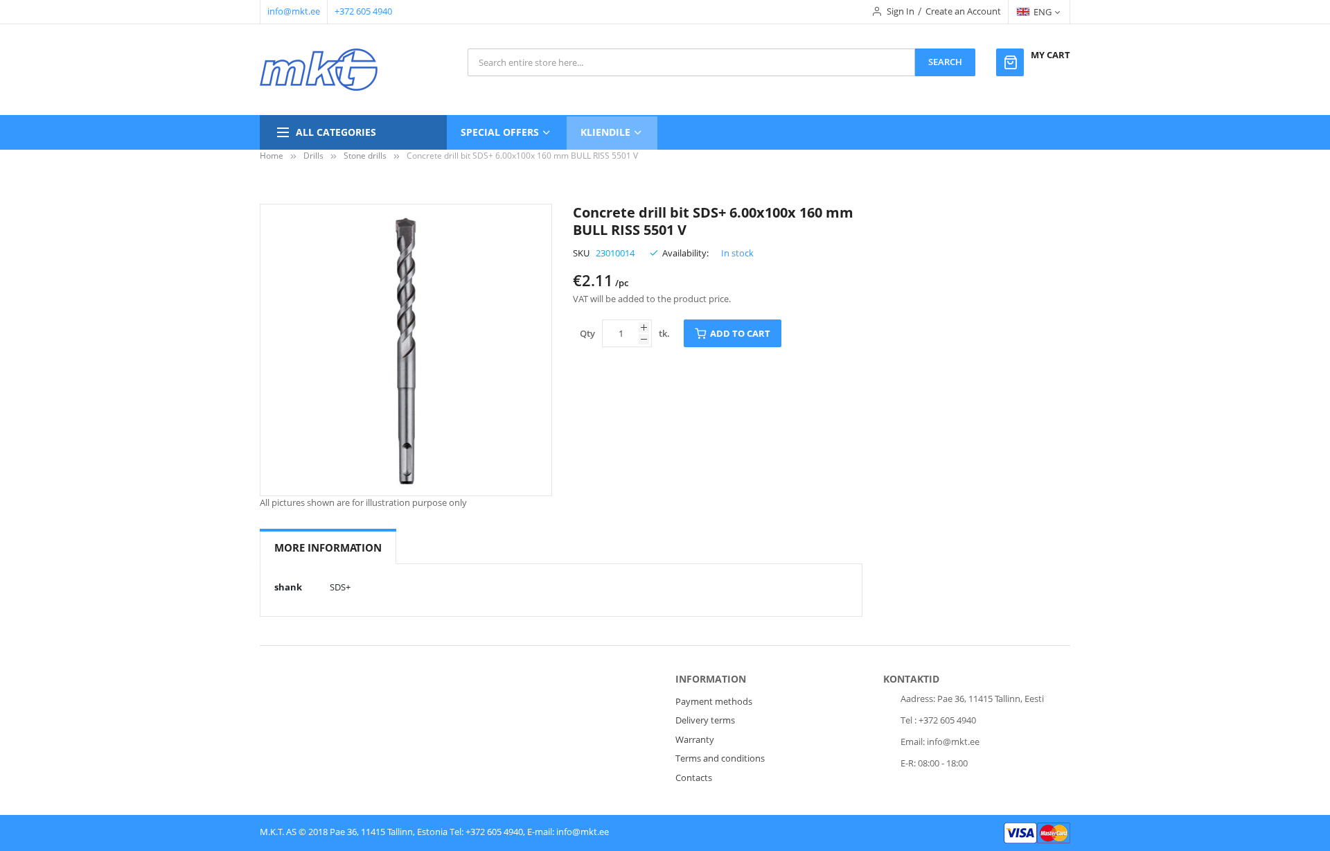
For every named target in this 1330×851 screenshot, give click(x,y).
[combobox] (691, 62)
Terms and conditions (720, 758)
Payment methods (713, 701)
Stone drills (365, 155)
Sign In (900, 11)
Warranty (694, 739)
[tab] (328, 548)
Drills (313, 155)
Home (271, 155)
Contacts (693, 777)
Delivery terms (705, 720)
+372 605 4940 (363, 11)
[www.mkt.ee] (319, 70)
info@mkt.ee (293, 11)
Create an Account (963, 11)
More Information (328, 547)
